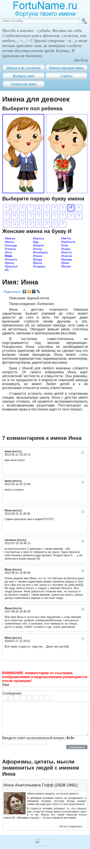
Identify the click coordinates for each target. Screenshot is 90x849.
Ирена (9, 263)
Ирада (37, 259)
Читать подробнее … (72, 826)
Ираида (66, 259)
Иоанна (66, 256)
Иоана (37, 256)
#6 (82, 609)
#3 (82, 511)
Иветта (66, 238)
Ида (36, 242)
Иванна (38, 238)
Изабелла (68, 242)
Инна (8, 256)
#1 (82, 452)
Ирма (65, 263)
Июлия (66, 266)
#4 (82, 541)
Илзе (64, 245)
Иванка (10, 238)
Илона (37, 249)
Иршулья (11, 266)
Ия (7, 270)
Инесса (66, 252)
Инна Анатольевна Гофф (28, 785)
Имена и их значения (23, 68)
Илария (38, 245)
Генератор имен (23, 84)
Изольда (11, 245)
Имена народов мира (66, 68)
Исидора (39, 266)
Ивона (9, 242)
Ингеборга (40, 252)
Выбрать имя (23, 76)
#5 (82, 570)
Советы (66, 76)
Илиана (10, 249)
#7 (82, 638)
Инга (8, 252)
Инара (65, 249)
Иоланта (11, 259)
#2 (82, 482)
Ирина (37, 263)
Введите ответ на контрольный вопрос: (38, 738)
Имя (5, 685)
